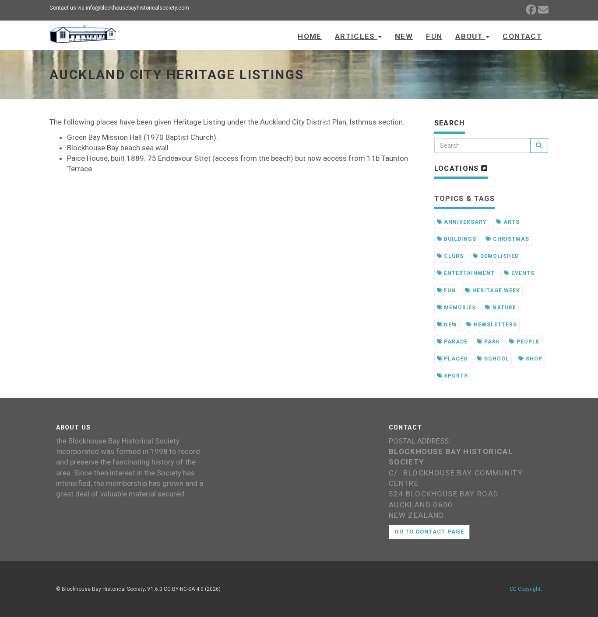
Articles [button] (356, 36)
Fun (434, 36)
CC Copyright (525, 589)
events (522, 273)
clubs (453, 256)
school (495, 359)
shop (533, 359)
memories (459, 308)
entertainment (468, 273)
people (527, 342)
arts (511, 222)
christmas (510, 239)
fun (449, 291)
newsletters (494, 325)
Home (309, 36)
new (449, 325)
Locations (458, 168)
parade (455, 342)
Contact (522, 36)
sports (455, 376)
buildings (459, 239)
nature (503, 308)
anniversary (464, 222)
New (404, 36)
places (455, 359)
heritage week (495, 291)
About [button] (470, 36)
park (491, 342)
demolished (498, 256)
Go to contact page (429, 531)
